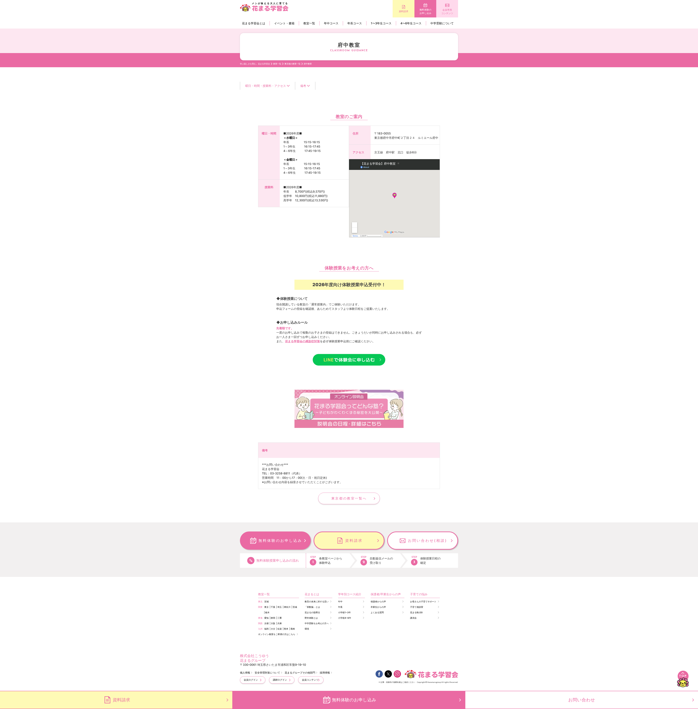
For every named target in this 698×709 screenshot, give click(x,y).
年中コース (331, 23)
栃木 (267, 612)
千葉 (273, 607)
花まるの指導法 (312, 612)
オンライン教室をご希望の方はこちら (276, 634)
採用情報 (325, 672)
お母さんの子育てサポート (423, 601)
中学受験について (442, 23)
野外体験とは (311, 618)
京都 (266, 623)
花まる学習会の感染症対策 (302, 341)
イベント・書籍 (284, 23)
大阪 (273, 623)
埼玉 (279, 607)
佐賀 (279, 628)
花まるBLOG (416, 612)
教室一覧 (309, 23)
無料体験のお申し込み (425, 11)
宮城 (266, 601)
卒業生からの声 (378, 607)
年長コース (354, 23)
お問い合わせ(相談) (427, 540)
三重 (279, 618)
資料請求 (403, 11)
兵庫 (279, 623)
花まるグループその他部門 (300, 672)
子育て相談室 (416, 607)
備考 (303, 86)
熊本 (286, 628)
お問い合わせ (581, 699)
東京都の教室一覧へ (349, 498)
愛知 (266, 618)
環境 (307, 628)
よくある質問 (377, 612)
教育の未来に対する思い (317, 601)
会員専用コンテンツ (447, 11)
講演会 (413, 618)
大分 (273, 628)
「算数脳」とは (312, 607)
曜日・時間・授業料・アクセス (265, 86)
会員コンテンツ (310, 679)
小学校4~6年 (344, 618)
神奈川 (287, 607)
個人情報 (245, 672)
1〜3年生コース (381, 23)
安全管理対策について (267, 672)
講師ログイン (280, 679)
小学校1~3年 (344, 612)
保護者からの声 (378, 601)
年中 (340, 601)
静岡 (273, 618)
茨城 (295, 607)
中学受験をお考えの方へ (317, 623)
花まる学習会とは (253, 23)
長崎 (292, 628)
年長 (340, 607)
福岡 (266, 628)
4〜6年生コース (411, 23)
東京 (266, 607)
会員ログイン (251, 679)
